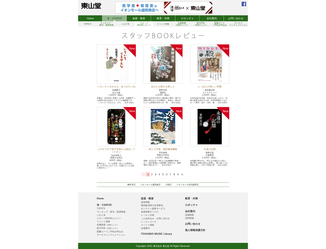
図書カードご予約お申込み (110, 231)
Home (90, 18)
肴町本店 (131, 184)
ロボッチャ (187, 18)
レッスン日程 (147, 215)
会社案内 (212, 18)
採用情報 (189, 218)
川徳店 (168, 184)
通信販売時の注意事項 (152, 205)
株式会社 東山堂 (91, 6)
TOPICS (101, 208)
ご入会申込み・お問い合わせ (155, 218)
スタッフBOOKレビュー (109, 218)
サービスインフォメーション (111, 235)
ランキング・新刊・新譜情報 (111, 212)
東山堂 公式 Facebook (244, 4)
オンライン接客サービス (153, 208)
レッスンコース (148, 221)
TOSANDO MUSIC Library (156, 233)
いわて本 (101, 215)
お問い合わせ (235, 18)
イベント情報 (103, 221)
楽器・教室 (138, 18)
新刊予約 (108, 228)
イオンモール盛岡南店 (150, 184)
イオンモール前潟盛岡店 (187, 184)
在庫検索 (108, 224)
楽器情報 (145, 202)
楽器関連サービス (150, 212)
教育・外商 (163, 18)
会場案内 (145, 228)
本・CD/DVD (114, 18)
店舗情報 (189, 215)
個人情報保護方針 (195, 230)
